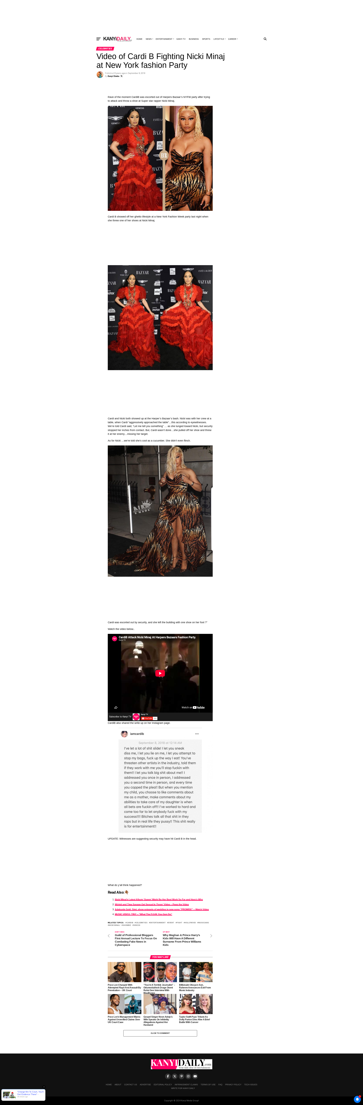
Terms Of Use (208, 1084)
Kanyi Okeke (113, 76)
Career (232, 39)
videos (137, 925)
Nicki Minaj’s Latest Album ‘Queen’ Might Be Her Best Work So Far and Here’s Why (159, 899)
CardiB (129, 923)
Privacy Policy (233, 1084)
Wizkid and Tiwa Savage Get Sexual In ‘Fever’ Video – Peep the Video (152, 904)
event (171, 923)
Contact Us (130, 1084)
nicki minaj (114, 925)
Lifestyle (219, 39)
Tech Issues (250, 1084)
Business (194, 39)
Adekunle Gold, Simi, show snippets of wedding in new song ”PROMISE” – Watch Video (162, 909)
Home (139, 39)
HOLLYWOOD (190, 923)
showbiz (127, 925)
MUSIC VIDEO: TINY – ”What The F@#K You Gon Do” (143, 914)
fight (179, 923)
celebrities (141, 923)
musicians (203, 923)
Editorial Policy (163, 1084)
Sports (206, 39)
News (149, 39)
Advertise (145, 1084)
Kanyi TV (181, 39)
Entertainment (164, 39)
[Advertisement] (181, 17)
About (118, 1084)
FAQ (220, 1084)
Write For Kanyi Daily (183, 1088)
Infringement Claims (186, 1084)
